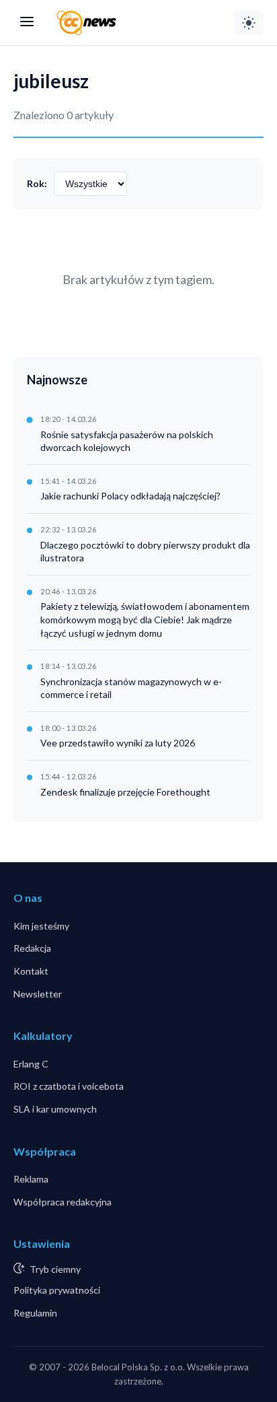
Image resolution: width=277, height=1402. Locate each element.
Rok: (37, 183)
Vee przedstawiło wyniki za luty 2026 (117, 742)
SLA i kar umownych (55, 1109)
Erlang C (30, 1064)
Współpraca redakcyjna (62, 1201)
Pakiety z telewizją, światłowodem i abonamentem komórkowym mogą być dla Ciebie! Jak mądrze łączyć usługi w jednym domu (144, 619)
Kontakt (30, 971)
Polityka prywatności (56, 1290)
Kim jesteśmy (41, 926)
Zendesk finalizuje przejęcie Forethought (125, 792)
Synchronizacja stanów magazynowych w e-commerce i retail (131, 688)
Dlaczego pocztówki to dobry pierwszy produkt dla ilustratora (145, 551)
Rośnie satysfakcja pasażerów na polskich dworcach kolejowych (126, 441)
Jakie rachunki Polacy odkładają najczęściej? (130, 495)
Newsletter (37, 994)
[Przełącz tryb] (249, 23)
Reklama (30, 1179)
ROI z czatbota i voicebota (68, 1086)
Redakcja (32, 948)
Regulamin (35, 1313)
